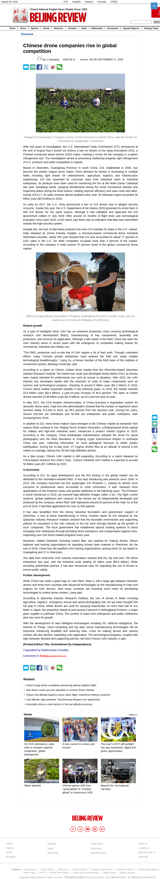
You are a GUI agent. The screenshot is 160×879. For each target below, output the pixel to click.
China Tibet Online (59, 872)
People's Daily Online (101, 869)
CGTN (42, 872)
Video (84, 28)
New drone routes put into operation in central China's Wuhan (60, 690)
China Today (47, 869)
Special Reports (131, 28)
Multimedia (97, 28)
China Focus (96, 844)
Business (58, 28)
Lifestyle (72, 28)
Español (76, 1)
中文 (66, 1)
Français (102, 1)
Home (12, 28)
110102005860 (146, 877)
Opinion (34, 28)
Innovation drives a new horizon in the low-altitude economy (59, 704)
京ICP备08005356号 (116, 877)
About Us (143, 843)
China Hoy (63, 869)
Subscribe (143, 857)
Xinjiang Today (151, 28)
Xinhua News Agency (148, 869)
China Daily (29, 872)
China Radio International (85, 872)
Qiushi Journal (127, 872)
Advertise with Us (147, 852)
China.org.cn (30, 869)
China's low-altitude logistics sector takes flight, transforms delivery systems (68, 694)
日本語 (113, 1)
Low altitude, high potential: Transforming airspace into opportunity (63, 699)
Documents (112, 28)
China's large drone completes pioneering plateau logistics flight (61, 685)
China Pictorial (79, 869)
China (23, 28)
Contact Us (143, 848)
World (46, 28)
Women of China (125, 869)
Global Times (109, 872)
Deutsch (89, 1)
